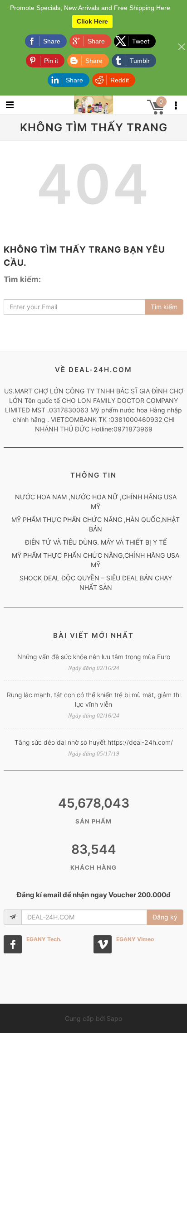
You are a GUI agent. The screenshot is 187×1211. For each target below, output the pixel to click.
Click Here (92, 21)
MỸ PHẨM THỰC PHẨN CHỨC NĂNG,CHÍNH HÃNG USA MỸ (95, 560)
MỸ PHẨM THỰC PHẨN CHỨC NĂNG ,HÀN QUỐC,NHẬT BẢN (95, 524)
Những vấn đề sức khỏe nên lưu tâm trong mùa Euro (93, 657)
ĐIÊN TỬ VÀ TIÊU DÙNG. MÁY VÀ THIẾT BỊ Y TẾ (96, 542)
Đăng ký (165, 917)
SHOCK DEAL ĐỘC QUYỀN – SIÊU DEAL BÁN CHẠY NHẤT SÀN (96, 582)
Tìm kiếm (164, 307)
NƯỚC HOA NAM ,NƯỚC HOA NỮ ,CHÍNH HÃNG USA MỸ (96, 501)
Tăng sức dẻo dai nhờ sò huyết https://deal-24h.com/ (94, 742)
